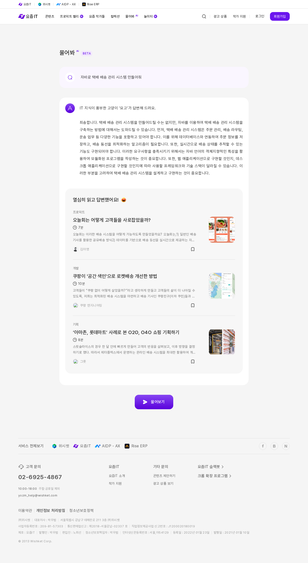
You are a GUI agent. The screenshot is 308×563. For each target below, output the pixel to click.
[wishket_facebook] (263, 446)
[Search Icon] (204, 16)
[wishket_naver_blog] (286, 446)
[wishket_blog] (274, 446)
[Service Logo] (28, 16)
